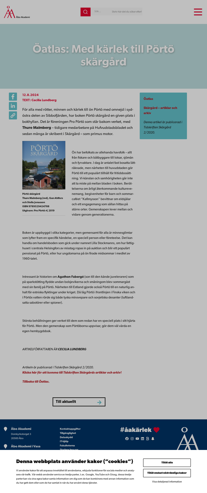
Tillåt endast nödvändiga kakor (167, 473)
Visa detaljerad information (167, 482)
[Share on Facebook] (13, 97)
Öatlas (148, 99)
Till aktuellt (66, 402)
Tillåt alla (167, 462)
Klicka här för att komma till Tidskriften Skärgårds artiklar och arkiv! (71, 372)
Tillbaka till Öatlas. (35, 381)
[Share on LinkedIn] (13, 106)
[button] (13, 115)
